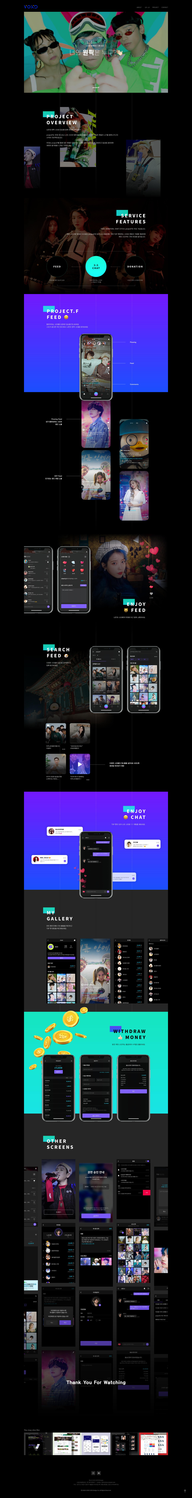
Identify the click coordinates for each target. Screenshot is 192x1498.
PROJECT (155, 7)
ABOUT (139, 7)
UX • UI (147, 7)
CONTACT (165, 7)
